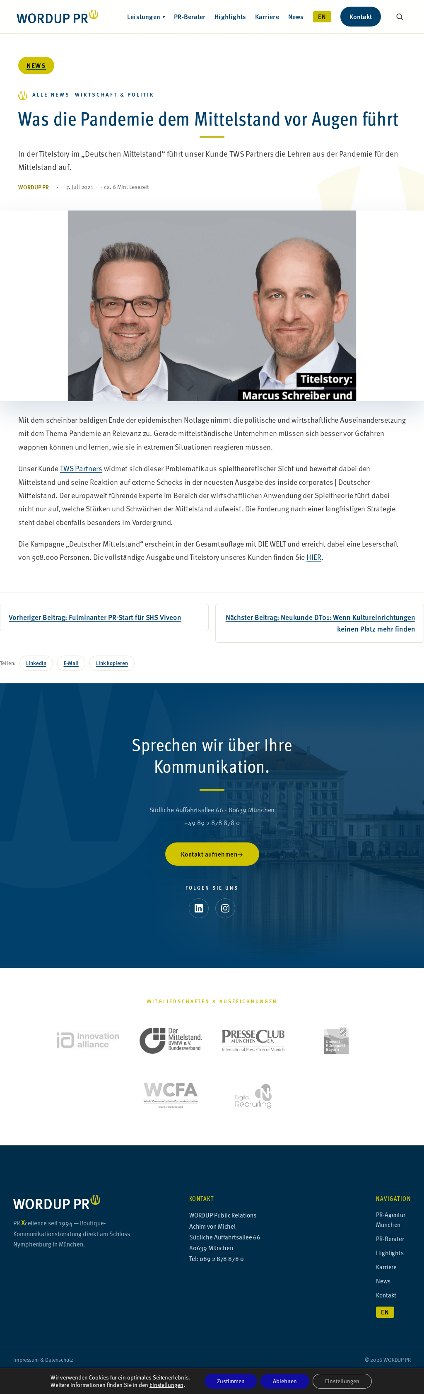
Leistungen (146, 16)
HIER (313, 557)
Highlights (230, 16)
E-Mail (71, 663)
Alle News (51, 94)
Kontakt (360, 16)
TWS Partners (81, 468)
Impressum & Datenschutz (43, 1359)
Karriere (267, 16)
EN (322, 16)
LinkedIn (36, 663)
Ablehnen (285, 1381)
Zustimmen (231, 1381)
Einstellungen (166, 1385)
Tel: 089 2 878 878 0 (216, 1258)
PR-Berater (189, 16)
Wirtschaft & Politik (114, 94)
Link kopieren (112, 663)
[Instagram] (225, 908)
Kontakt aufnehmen (209, 854)
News (296, 16)
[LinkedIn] (199, 908)
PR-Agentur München (390, 1219)
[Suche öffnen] (399, 16)
